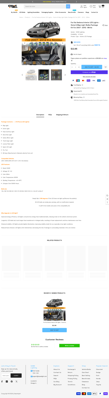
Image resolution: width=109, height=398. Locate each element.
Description (40, 114)
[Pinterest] (11, 381)
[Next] (76, 1)
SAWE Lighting (80, 32)
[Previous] (32, 1)
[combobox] (45, 6)
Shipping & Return (62, 114)
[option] (54, 1)
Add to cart (54, 330)
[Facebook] (2, 381)
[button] (24, 43)
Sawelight (17, 394)
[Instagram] (7, 381)
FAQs (50, 114)
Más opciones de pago (89, 77)
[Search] (47, 6)
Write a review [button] (69, 346)
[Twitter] (16, 381)
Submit (16, 376)
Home (21, 17)
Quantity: (73, 64)
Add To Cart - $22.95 (92, 67)
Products (27, 17)
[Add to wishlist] (105, 67)
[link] (11, 274)
